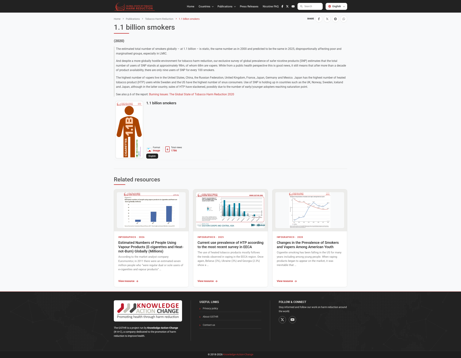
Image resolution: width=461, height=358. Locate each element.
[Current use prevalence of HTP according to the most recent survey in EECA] (230, 210)
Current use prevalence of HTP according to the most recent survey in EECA (230, 244)
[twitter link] (287, 6)
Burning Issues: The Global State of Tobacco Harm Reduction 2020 (191, 94)
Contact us (209, 324)
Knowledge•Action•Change (238, 354)
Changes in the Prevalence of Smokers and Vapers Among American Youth (308, 244)
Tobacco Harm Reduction (159, 18)
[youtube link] (293, 6)
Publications (132, 18)
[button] (318, 18)
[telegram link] (335, 18)
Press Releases (249, 6)
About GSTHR (210, 316)
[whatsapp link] (343, 18)
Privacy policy (210, 308)
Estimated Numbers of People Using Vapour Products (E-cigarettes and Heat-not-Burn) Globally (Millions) (150, 246)
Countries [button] (205, 6)
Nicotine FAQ (271, 6)
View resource (126, 281)
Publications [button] (225, 6)
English (336, 6)
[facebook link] (282, 6)
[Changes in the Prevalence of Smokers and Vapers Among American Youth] (309, 210)
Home (190, 6)
